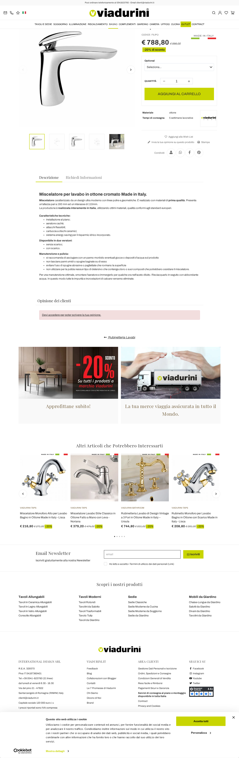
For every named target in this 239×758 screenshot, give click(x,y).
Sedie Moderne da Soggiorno (145, 611)
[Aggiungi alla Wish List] (58, 470)
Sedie (132, 597)
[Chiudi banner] (233, 717)
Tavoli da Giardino (89, 620)
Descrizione (49, 177)
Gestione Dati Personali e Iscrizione (157, 668)
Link (171, 564)
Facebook (198, 668)
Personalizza (199, 732)
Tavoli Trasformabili (90, 611)
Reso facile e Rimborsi (150, 683)
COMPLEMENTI (127, 24)
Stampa (205, 142)
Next (131, 70)
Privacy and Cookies (149, 706)
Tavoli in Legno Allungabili (33, 606)
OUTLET (185, 24)
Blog (89, 673)
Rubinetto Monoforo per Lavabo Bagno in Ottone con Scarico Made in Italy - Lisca (194, 517)
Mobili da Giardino (202, 597)
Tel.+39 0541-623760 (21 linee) (36, 678)
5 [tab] (127, 539)
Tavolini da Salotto (89, 606)
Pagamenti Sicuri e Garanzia (153, 688)
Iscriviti (195, 554)
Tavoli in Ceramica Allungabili (35, 602)
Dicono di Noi (94, 698)
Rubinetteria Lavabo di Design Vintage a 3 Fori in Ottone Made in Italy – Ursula (145, 517)
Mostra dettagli (55, 751)
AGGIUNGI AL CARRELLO (179, 94)
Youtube (197, 678)
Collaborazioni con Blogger (101, 678)
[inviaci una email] (5, 12)
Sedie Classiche (137, 602)
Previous (23, 70)
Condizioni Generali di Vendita (154, 678)
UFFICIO (165, 24)
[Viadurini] (119, 13)
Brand (90, 703)
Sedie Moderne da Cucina (143, 606)
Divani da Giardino (199, 611)
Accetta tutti (201, 721)
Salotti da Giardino (199, 606)
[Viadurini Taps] (208, 118)
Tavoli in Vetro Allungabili (33, 611)
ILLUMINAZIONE (77, 24)
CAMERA (154, 24)
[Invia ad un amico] (171, 152)
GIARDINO (142, 24)
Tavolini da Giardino (200, 615)
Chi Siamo (92, 693)
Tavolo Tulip (86, 615)
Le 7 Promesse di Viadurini (101, 688)
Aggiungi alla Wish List (180, 136)
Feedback (92, 668)
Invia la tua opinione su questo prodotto (172, 142)
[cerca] (214, 12)
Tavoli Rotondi (87, 602)
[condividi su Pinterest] (199, 152)
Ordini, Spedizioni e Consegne (154, 673)
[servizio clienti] (11, 12)
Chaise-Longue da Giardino (204, 602)
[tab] (49, 177)
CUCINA (175, 24)
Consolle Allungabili (30, 615)
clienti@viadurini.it (28, 698)
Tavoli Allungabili (31, 597)
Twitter (196, 683)
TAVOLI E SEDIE (43, 24)
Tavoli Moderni (90, 597)
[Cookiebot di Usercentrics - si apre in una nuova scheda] (22, 751)
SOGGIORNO (60, 24)
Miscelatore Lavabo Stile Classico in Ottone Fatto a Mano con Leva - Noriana (93, 517)
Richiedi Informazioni (84, 177)
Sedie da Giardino (138, 615)
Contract (198, 24)
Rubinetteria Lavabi (121, 337)
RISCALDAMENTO (98, 24)
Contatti (91, 683)
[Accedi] (220, 12)
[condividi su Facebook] (189, 152)
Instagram (198, 673)
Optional (150, 60)
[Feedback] (18, 12)
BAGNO (113, 24)
